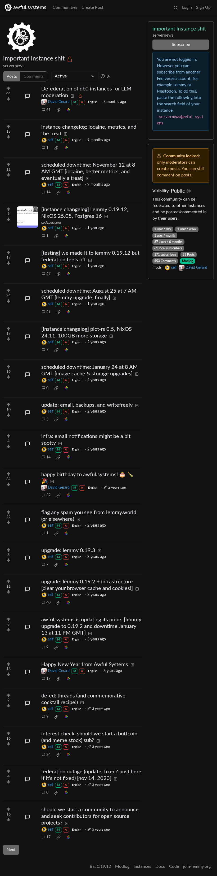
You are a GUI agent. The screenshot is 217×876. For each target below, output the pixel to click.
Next (11, 850)
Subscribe (181, 44)
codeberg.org (51, 222)
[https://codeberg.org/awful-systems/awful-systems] (27, 217)
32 (48, 495)
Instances (142, 866)
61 (48, 110)
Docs (160, 866)
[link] (58, 110)
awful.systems (29, 7)
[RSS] (109, 76)
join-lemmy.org (197, 866)
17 (48, 678)
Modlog (187, 261)
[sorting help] (103, 76)
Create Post (92, 7)
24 (48, 755)
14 (48, 192)
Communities (65, 7)
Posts (12, 76)
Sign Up (203, 7)
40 (48, 603)
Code (174, 866)
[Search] (175, 7)
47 (48, 274)
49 (48, 312)
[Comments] (27, 96)
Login (187, 7)
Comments (34, 76)
